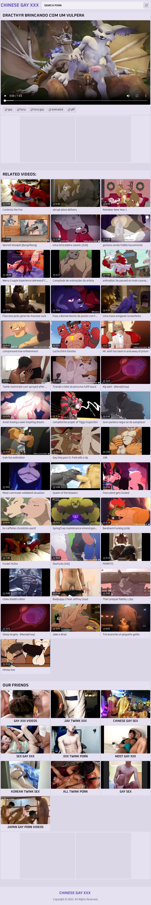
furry (23, 109)
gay (10, 109)
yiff (73, 109)
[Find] (146, 5)
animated (57, 109)
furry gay (39, 109)
